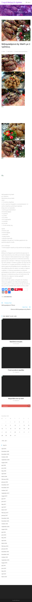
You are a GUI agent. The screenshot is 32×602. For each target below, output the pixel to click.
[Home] (2, 12)
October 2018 (5, 457)
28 (2, 435)
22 (6, 432)
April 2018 (4, 473)
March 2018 (4, 476)
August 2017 (4, 496)
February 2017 (5, 512)
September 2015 (5, 560)
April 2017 (4, 507)
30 (10, 435)
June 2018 (4, 468)
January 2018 (5, 482)
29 (6, 435)
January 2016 (5, 549)
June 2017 (4, 501)
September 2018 (5, 459)
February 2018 (5, 479)
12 (24, 425)
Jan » (6, 440)
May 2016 (4, 537)
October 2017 (5, 490)
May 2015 (4, 571)
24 (15, 432)
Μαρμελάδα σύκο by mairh (16, 398)
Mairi (4, 51)
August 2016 (4, 529)
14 (2, 428)
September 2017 (5, 493)
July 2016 (4, 532)
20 (28, 428)
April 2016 (4, 540)
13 (28, 425)
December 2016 (5, 518)
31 (15, 435)
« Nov (3, 440)
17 (15, 428)
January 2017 (5, 515)
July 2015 (4, 565)
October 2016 (5, 523)
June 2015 (4, 568)
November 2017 (5, 487)
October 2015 (5, 557)
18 (19, 428)
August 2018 (4, 462)
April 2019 (4, 448)
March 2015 (4, 576)
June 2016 (4, 535)
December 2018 (5, 451)
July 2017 (4, 498)
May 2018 (4, 471)
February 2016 (5, 546)
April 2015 (4, 574)
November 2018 (5, 454)
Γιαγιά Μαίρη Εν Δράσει (12, 2)
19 (24, 428)
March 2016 (4, 543)
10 (15, 425)
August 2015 (4, 562)
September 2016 (5, 526)
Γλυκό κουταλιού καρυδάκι (16, 370)
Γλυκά (16, 51)
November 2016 (5, 521)
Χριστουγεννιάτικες (23, 51)
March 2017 (4, 510)
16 (10, 428)
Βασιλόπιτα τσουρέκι (16, 342)
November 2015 (5, 554)
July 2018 (4, 465)
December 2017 (5, 484)
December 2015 (5, 551)
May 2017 (4, 504)
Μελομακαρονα (8, 296)
